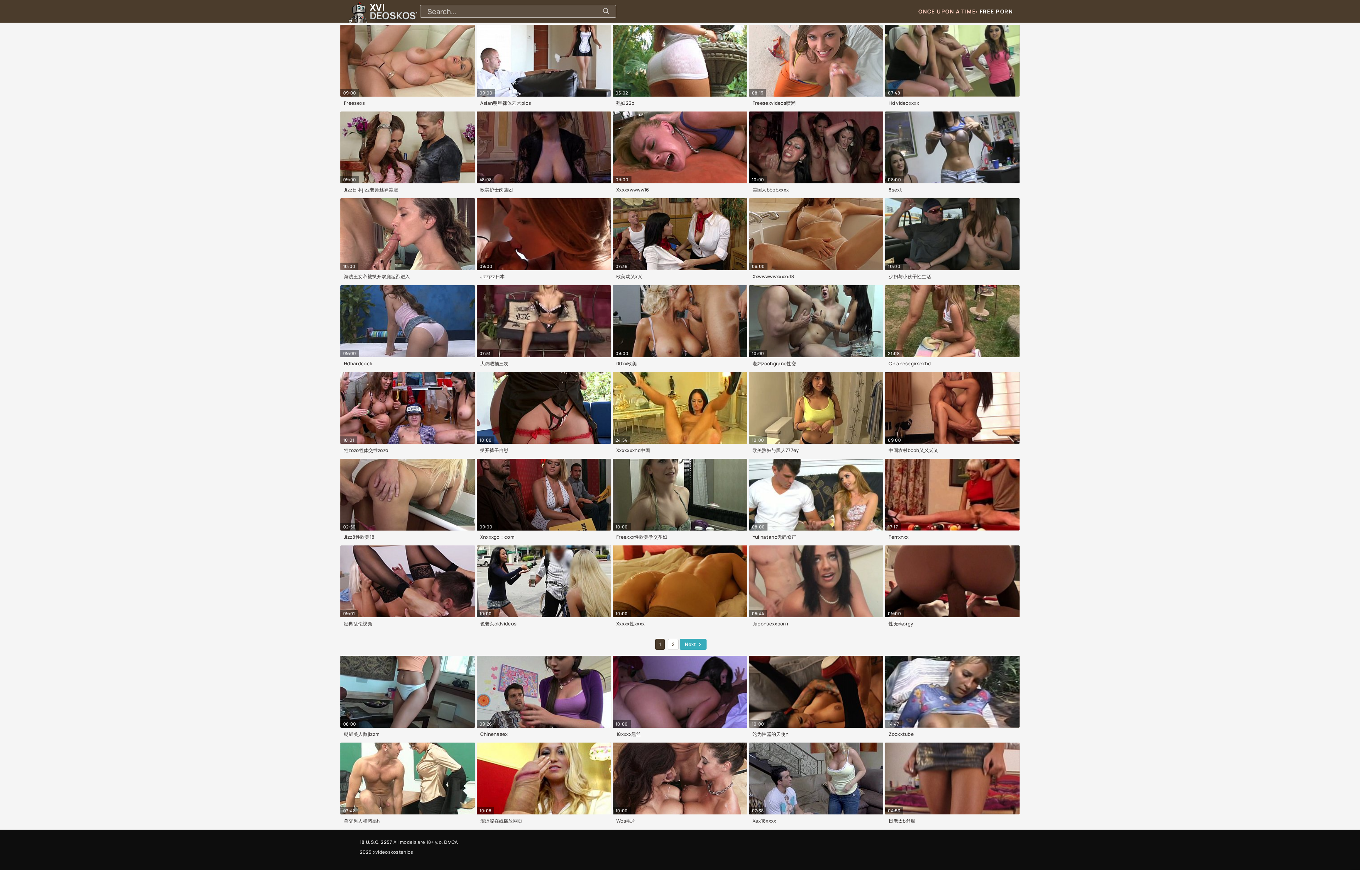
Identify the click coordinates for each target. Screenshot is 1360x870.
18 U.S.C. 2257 (376, 842)
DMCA (451, 842)
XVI (412, 11)
